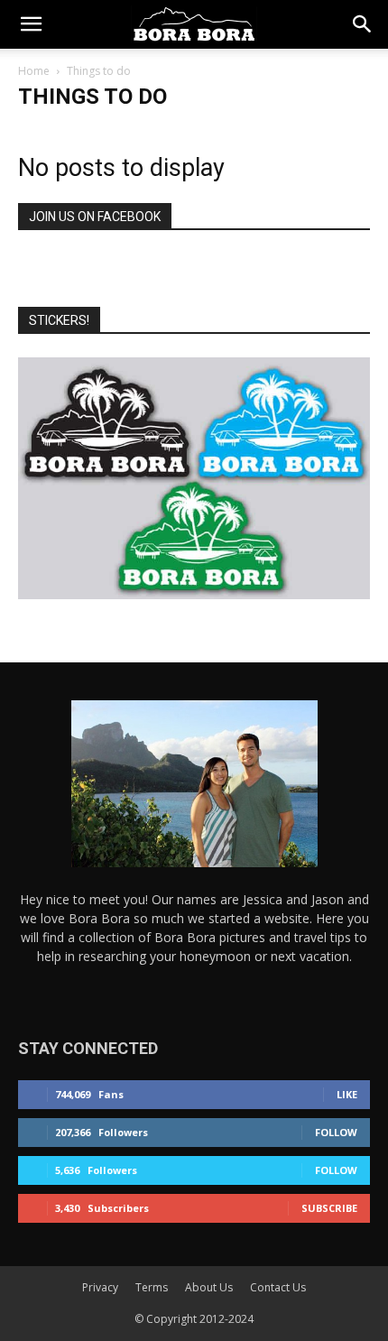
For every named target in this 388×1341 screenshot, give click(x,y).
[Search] (362, 24)
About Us (209, 1287)
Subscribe (329, 1208)
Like (347, 1094)
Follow (336, 1132)
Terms (151, 1287)
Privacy (100, 1287)
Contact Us (278, 1287)
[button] (31, 24)
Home (34, 71)
